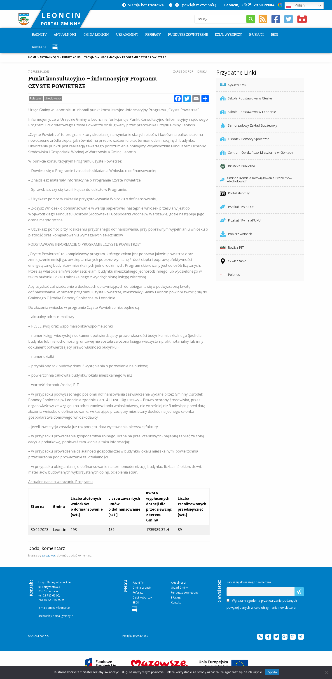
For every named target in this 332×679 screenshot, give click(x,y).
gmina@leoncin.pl (59, 608)
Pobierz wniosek (240, 234)
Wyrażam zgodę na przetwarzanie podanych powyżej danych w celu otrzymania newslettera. (262, 604)
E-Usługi (256, 34)
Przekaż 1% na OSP (242, 207)
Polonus (234, 274)
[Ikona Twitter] (288, 19)
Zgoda (272, 672)
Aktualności (65, 34)
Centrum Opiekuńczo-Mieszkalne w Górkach (260, 152)
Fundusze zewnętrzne (188, 34)
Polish (299, 5)
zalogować (49, 555)
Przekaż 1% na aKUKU (244, 220)
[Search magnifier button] (250, 19)
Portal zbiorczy (239, 193)
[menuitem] (39, 34)
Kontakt (39, 47)
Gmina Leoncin (96, 34)
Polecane (36, 98)
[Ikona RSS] (262, 19)
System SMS (237, 85)
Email (230, 589)
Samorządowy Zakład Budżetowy (252, 125)
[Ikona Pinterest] (301, 637)
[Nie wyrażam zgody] (326, 672)
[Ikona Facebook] (275, 19)
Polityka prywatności (135, 636)
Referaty (153, 34)
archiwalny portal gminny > (55, 616)
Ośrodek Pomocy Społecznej (249, 139)
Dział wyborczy (228, 34)
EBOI (274, 34)
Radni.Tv (39, 34)
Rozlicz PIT (236, 247)
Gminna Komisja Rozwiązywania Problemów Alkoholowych (259, 179)
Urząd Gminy (127, 34)
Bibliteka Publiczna (241, 166)
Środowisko (53, 98)
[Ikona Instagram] (293, 637)
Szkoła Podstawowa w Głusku (250, 98)
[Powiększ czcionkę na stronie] (176, 4)
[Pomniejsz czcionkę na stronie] (170, 4)
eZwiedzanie (237, 261)
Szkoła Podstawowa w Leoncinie (252, 112)
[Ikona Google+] (285, 637)
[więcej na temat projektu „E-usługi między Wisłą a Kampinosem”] (166, 665)
